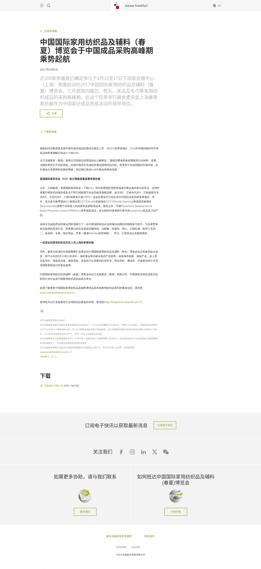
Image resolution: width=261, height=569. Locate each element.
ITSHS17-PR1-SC (53, 385)
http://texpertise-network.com (121, 302)
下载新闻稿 (50, 131)
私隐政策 (136, 546)
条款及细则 (121, 546)
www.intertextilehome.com (55, 292)
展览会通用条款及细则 (119, 536)
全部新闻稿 (50, 31)
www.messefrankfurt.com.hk (54, 351)
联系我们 (85, 511)
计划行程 (176, 511)
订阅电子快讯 (165, 425)
